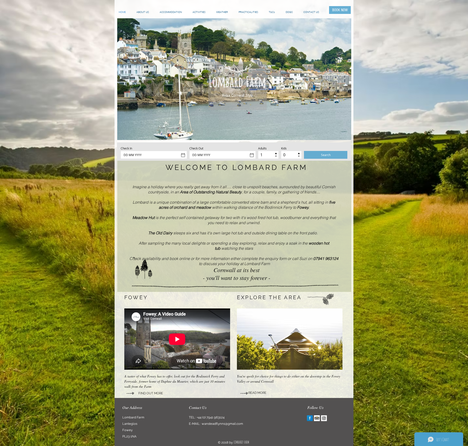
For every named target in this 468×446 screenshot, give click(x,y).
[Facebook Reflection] (310, 418)
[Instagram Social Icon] (324, 418)
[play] (343, 132)
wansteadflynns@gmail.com (222, 424)
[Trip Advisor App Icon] (317, 418)
